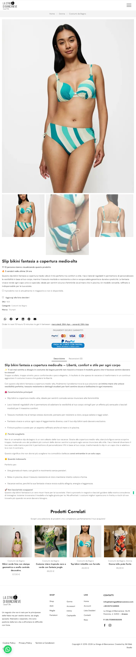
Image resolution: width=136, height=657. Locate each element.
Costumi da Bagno (77, 13)
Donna (62, 13)
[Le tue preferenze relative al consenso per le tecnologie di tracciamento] (133, 492)
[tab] (59, 358)
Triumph (12, 309)
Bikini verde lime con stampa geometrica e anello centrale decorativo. (16, 567)
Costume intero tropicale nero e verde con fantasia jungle (50, 565)
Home (52, 13)
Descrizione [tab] (59, 358)
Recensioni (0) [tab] (75, 358)
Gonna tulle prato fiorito (120, 564)
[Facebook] (104, 625)
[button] (130, 5)
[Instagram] (110, 625)
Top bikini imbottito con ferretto (85, 564)
